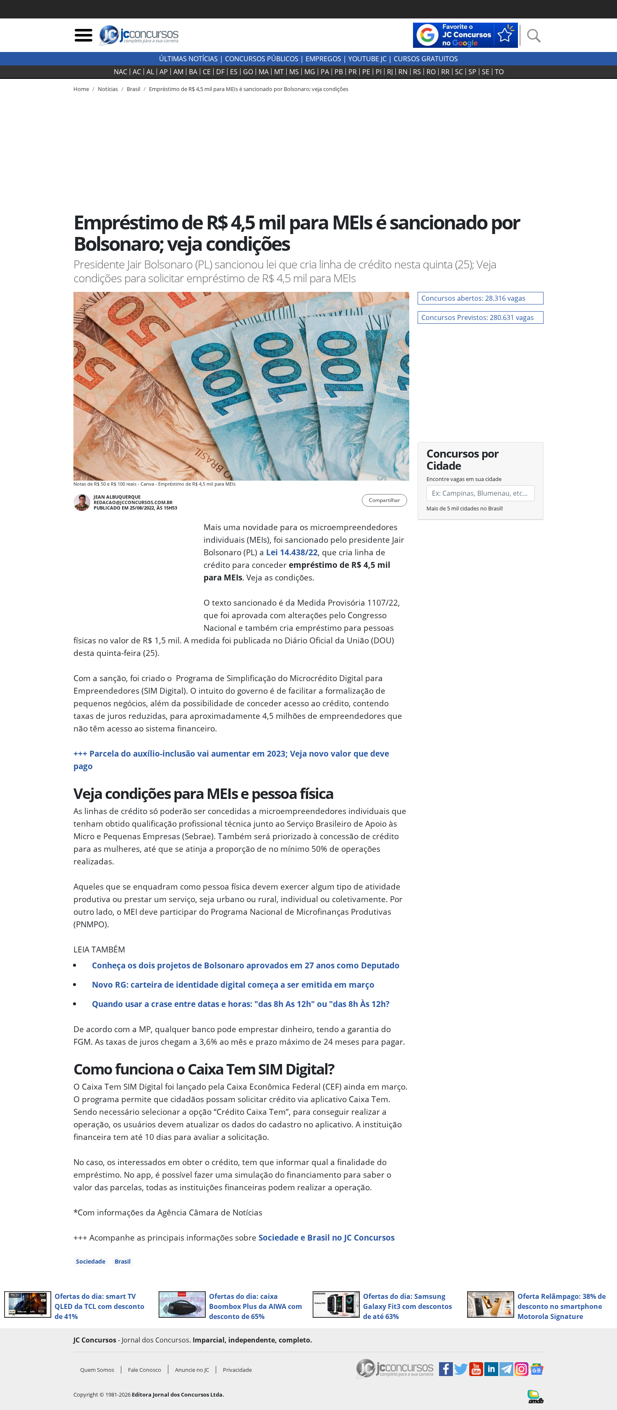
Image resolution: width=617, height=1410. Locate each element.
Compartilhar (384, 500)
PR (352, 71)
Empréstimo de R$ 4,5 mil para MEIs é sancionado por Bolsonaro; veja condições (248, 89)
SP (472, 71)
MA (264, 71)
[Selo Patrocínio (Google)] (465, 34)
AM (178, 71)
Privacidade (237, 1370)
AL (150, 71)
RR (445, 71)
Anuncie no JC (192, 1370)
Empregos (323, 58)
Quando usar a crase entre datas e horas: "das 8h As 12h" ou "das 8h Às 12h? (241, 1003)
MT (279, 71)
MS (294, 71)
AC (137, 71)
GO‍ (248, 71)
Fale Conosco (144, 1370)
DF (220, 71)
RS (417, 71)
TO (499, 71)
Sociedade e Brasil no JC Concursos (327, 1237)
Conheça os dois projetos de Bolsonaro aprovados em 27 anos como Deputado (246, 965)
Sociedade (90, 1261)
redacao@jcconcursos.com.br (133, 502)
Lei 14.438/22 (292, 552)
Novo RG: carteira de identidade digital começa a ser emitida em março (233, 984)
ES (234, 71)
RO (431, 71)
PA (325, 71)
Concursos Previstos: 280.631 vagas (477, 317)
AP (163, 71)
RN (403, 71)
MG (309, 71)
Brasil (123, 1261)
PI (379, 71)
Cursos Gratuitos (426, 58)
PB (339, 71)
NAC (120, 71)
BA (193, 71)
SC (459, 71)
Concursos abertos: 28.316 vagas (473, 298)
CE (207, 71)
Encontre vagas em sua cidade (464, 479)
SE (485, 71)
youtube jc (367, 58)
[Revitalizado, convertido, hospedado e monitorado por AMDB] (536, 1395)
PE (366, 71)
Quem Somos (97, 1370)
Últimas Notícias (188, 58)
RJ (390, 71)
